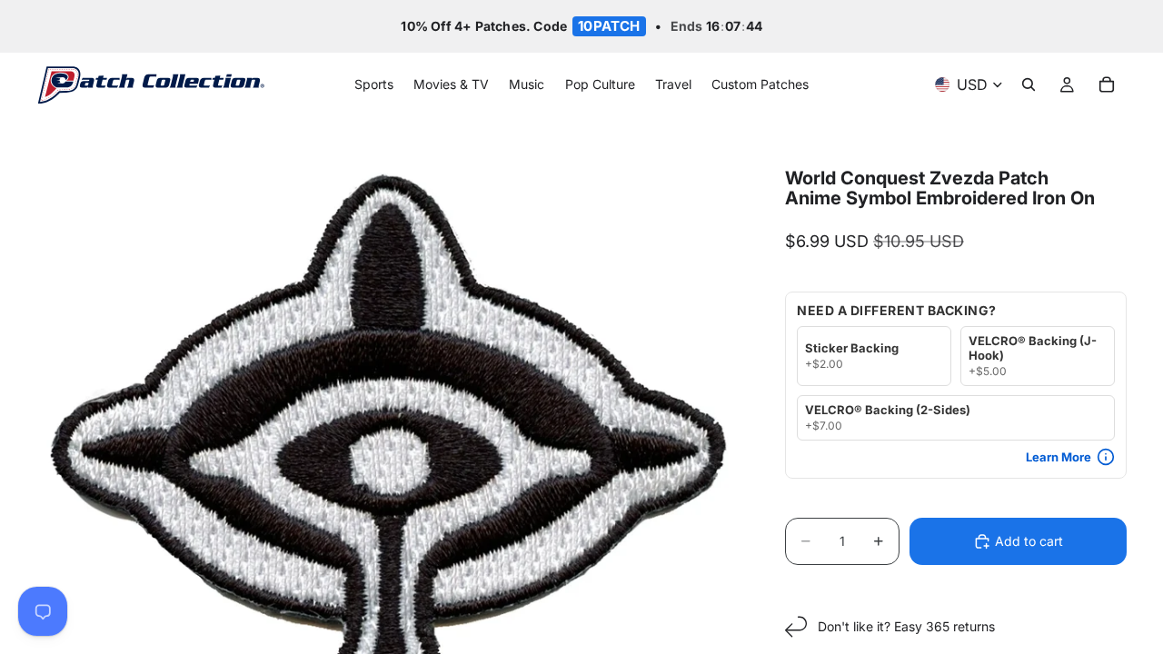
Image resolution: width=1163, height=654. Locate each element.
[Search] (1029, 85)
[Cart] (1107, 85)
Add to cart (1029, 541)
